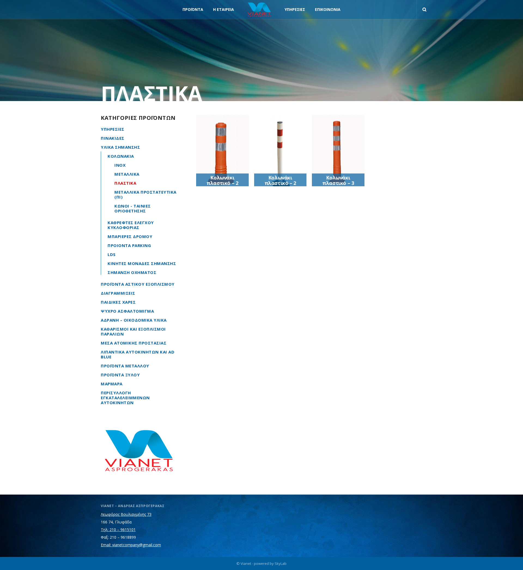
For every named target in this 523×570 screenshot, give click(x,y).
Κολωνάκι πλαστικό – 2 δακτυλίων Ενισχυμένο (222, 185)
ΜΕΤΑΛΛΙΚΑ (126, 174)
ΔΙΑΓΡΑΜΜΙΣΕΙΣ (118, 293)
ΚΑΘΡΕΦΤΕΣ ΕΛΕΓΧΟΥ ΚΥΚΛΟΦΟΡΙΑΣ (131, 225)
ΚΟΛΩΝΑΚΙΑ (121, 156)
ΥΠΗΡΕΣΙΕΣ (112, 129)
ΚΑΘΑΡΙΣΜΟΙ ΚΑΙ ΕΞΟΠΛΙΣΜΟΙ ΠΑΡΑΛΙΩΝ (133, 331)
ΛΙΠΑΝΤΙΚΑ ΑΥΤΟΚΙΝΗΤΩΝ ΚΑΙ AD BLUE (137, 354)
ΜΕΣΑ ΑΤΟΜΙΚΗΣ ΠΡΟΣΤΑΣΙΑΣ (133, 343)
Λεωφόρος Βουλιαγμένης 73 (126, 514)
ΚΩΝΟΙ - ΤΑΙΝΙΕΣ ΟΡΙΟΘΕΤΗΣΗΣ (132, 208)
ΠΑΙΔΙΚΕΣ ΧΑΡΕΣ (118, 302)
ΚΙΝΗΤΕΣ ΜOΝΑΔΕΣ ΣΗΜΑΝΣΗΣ (142, 263)
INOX (120, 165)
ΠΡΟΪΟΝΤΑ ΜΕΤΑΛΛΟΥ (125, 365)
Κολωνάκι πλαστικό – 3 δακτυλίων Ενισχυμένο (338, 185)
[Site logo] (259, 9)
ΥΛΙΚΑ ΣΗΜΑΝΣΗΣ (120, 147)
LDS (112, 254)
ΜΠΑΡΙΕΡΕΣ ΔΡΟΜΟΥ (130, 236)
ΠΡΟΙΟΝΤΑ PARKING (129, 245)
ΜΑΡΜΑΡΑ (112, 383)
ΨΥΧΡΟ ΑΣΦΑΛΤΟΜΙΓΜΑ (127, 311)
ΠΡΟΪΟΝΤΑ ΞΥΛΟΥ (120, 374)
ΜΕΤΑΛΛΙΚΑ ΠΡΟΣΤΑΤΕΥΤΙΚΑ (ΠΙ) (145, 194)
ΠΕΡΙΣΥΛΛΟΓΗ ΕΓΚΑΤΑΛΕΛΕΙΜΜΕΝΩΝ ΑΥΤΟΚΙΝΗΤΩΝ (125, 397)
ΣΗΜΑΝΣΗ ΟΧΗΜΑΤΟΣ (132, 272)
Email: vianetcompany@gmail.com (131, 544)
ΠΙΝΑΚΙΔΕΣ (112, 138)
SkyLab (281, 563)
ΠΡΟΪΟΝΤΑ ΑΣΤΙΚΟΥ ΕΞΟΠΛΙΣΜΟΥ (138, 284)
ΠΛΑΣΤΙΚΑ (125, 183)
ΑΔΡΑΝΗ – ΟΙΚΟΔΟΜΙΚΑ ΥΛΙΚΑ (134, 320)
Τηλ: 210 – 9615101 (118, 529)
